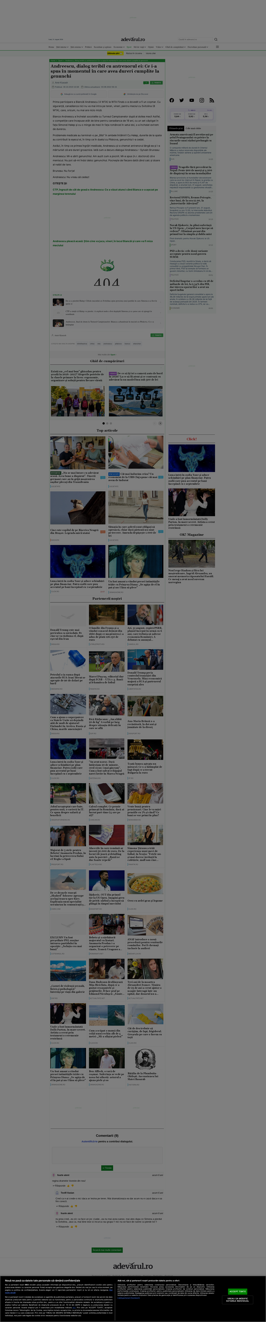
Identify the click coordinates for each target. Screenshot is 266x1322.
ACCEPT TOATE (238, 1291)
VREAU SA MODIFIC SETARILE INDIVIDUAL (237, 1299)
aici (74, 1307)
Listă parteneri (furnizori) (128, 1298)
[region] (133, 1299)
